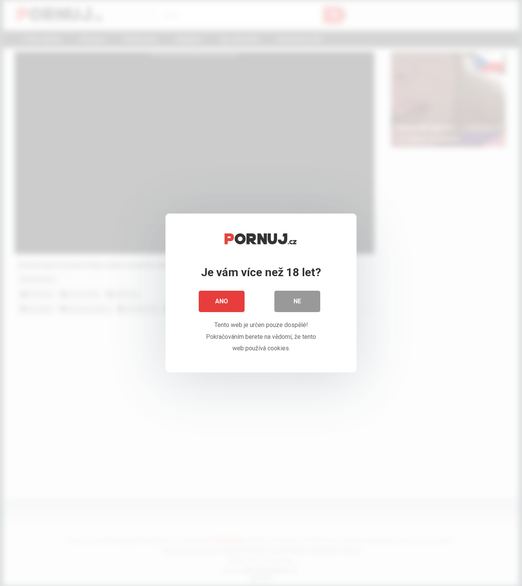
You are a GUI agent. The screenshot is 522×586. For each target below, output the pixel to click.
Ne (297, 301)
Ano (221, 301)
